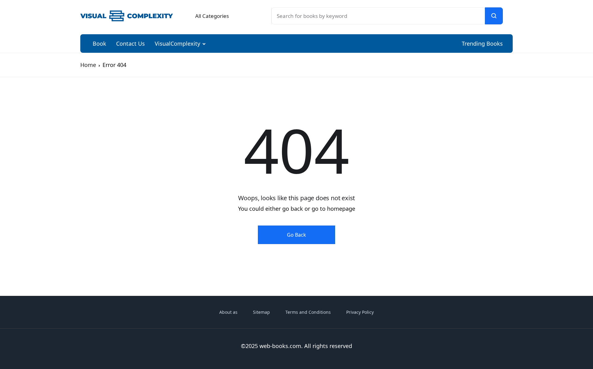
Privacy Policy (360, 312)
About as (228, 312)
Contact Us (130, 43)
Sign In (515, 139)
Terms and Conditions (308, 312)
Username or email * (476, 47)
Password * (464, 81)
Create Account (516, 166)
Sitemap (261, 312)
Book (99, 43)
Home (88, 64)
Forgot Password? (557, 116)
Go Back (296, 234)
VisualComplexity (177, 43)
